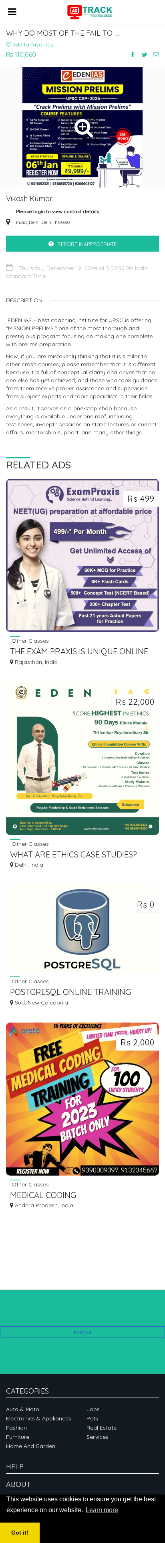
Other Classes (29, 640)
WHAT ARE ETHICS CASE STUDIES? (73, 854)
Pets (92, 1418)
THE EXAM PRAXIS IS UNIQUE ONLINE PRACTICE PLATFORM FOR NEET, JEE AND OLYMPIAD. (79, 652)
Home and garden (30, 1446)
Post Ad (82, 1332)
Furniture (17, 1436)
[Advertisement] (82, 1314)
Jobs (93, 1409)
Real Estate (102, 1427)
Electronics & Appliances (38, 1418)
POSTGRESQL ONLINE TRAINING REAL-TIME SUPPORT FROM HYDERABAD (70, 992)
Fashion (16, 1427)
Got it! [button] (19, 1532)
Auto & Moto (22, 1409)
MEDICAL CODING (43, 1195)
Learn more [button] (102, 1510)
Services (98, 1436)
